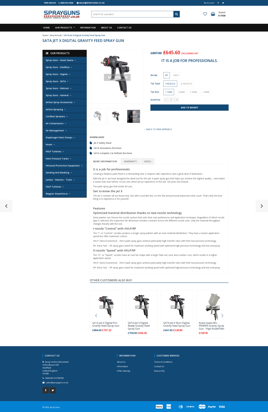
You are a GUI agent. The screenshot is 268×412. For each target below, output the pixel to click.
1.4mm (205, 92)
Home (45, 35)
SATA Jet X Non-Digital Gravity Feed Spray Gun (176, 324)
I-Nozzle (170, 83)
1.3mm (193, 92)
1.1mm (168, 92)
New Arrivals (56, 35)
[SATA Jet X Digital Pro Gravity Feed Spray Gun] (6, 207)
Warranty (130, 161)
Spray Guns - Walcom (57, 88)
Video (147, 161)
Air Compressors (54, 123)
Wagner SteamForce (57, 193)
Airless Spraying (54, 109)
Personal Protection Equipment (63, 165)
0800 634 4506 (66, 3)
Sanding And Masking (57, 172)
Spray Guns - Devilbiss (57, 67)
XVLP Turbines (53, 186)
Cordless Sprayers (55, 116)
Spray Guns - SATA (56, 81)
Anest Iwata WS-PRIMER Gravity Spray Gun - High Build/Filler (211, 325)
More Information (105, 161)
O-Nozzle (186, 83)
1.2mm (181, 92)
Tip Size (154, 91)
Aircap (153, 75)
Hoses (49, 144)
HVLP (176, 75)
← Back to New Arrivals (157, 129)
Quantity (155, 99)
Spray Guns (55, 407)
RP (166, 75)
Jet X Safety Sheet (103, 142)
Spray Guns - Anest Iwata (59, 60)
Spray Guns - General (57, 95)
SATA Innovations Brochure (107, 148)
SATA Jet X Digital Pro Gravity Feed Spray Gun (105, 324)
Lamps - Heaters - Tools (59, 179)
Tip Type (155, 83)
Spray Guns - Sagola (57, 74)
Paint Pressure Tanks (57, 158)
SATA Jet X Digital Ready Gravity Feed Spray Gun (139, 325)
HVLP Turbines (53, 151)
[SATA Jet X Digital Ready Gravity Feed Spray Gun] (262, 207)
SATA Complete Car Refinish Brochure (113, 153)
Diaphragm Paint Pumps (59, 137)
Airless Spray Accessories (59, 102)
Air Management (55, 130)
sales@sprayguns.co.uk (92, 3)
